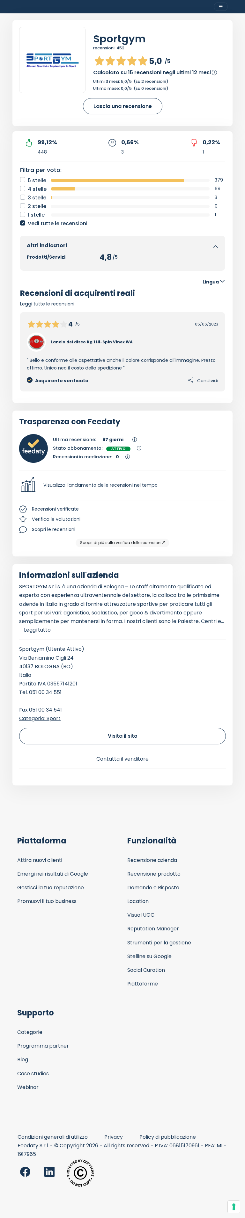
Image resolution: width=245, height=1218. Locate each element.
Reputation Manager (153, 928)
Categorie (29, 1032)
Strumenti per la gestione (159, 942)
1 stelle (36, 215)
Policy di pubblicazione (167, 1137)
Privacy (113, 1137)
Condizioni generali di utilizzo (53, 1137)
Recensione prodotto (154, 874)
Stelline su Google (149, 956)
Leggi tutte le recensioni (47, 304)
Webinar (28, 1087)
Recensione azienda (152, 860)
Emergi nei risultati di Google (52, 874)
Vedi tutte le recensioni (57, 223)
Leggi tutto (37, 630)
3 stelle (37, 197)
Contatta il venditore (122, 759)
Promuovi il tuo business (47, 901)
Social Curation (146, 970)
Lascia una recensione (122, 106)
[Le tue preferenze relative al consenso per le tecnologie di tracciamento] (234, 1207)
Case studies (33, 1073)
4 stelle (37, 189)
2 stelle (37, 206)
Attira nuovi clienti (39, 860)
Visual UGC (140, 915)
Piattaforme (142, 983)
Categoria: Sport (40, 718)
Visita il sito (122, 736)
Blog (22, 1059)
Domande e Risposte (153, 887)
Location (138, 901)
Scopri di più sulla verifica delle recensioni (120, 542)
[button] (122, 485)
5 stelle (37, 180)
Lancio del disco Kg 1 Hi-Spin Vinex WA (92, 342)
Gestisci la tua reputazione (50, 887)
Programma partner (43, 1046)
